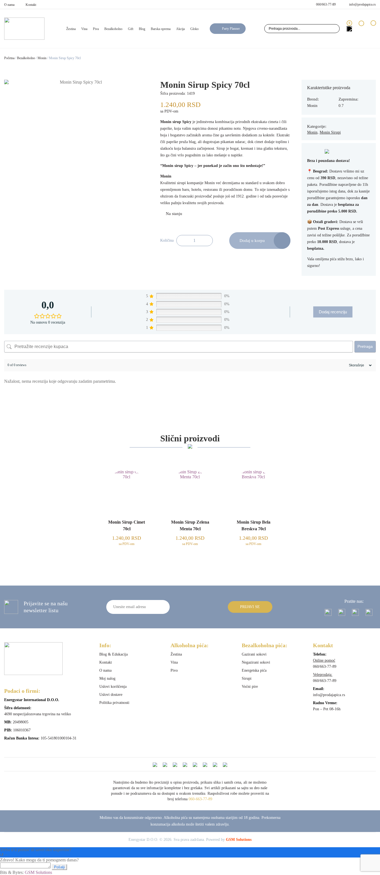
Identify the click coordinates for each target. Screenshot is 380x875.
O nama (9, 5)
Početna (9, 58)
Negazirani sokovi (256, 662)
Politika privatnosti (114, 703)
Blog (142, 29)
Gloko (194, 29)
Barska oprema (161, 29)
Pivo (174, 670)
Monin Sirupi (330, 132)
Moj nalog (107, 678)
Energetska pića (254, 670)
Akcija (180, 29)
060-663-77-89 (200, 799)
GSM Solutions (238, 840)
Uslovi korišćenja (113, 686)
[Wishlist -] (361, 28)
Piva (96, 29)
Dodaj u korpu (252, 240)
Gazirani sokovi (254, 654)
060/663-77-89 (326, 4)
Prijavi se (250, 607)
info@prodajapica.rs (362, 4)
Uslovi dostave (110, 694)
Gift (130, 29)
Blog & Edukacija (113, 654)
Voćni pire (250, 686)
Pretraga (365, 346)
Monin (42, 58)
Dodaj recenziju (333, 311)
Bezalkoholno (113, 29)
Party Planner (231, 29)
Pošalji (59, 867)
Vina (84, 29)
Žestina (71, 29)
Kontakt (31, 5)
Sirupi (246, 678)
